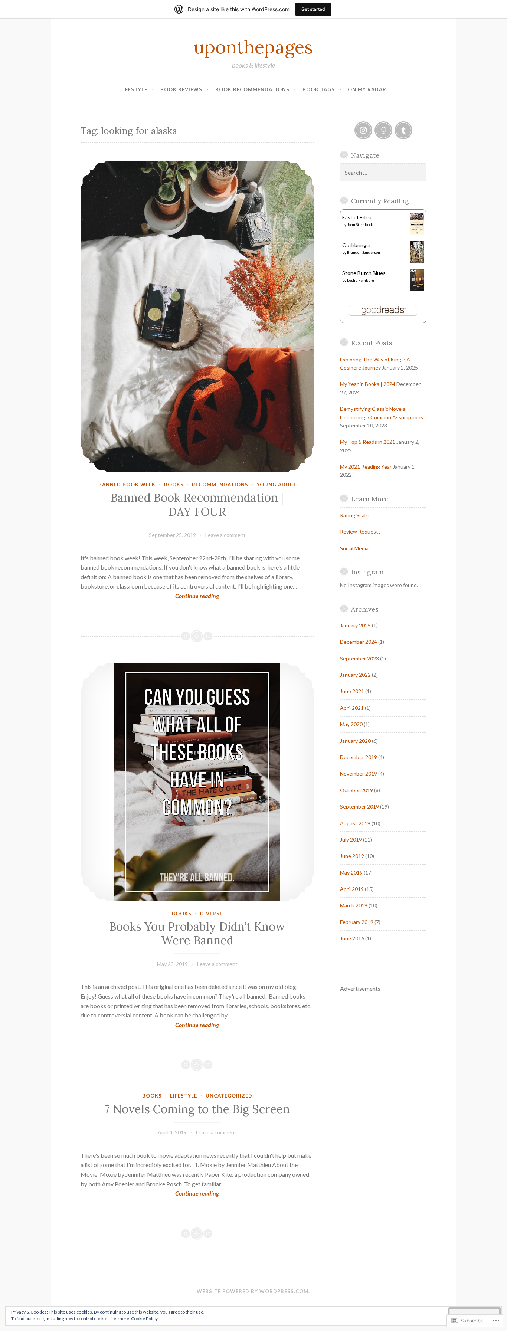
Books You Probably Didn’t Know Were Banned (197, 933)
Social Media (354, 548)
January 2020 (355, 741)
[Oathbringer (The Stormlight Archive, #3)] (417, 261)
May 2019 (351, 872)
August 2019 (355, 823)
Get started (313, 9)
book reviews (181, 89)
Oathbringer (356, 245)
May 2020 (351, 724)
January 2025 (355, 625)
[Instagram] (363, 130)
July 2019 (351, 839)
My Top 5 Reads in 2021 (367, 442)
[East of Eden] (417, 233)
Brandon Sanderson (363, 252)
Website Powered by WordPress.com (252, 1291)
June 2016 (352, 938)
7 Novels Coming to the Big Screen (197, 1109)
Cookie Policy (144, 1318)
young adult (276, 485)
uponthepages (253, 46)
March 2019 (353, 905)
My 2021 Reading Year (366, 466)
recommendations (220, 485)
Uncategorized (229, 1096)
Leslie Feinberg (360, 280)
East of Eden (357, 217)
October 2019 (356, 790)
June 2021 (352, 691)
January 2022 (355, 675)
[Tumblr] (403, 130)
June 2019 (352, 856)
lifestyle (133, 89)
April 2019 (352, 889)
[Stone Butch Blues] (417, 288)
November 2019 (358, 773)
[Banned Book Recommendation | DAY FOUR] (197, 316)
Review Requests (360, 531)
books (174, 485)
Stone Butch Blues (364, 273)
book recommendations (252, 89)
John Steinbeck (360, 224)
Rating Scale (354, 515)
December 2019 (358, 757)
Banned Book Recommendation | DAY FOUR (197, 504)
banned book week (127, 485)
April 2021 (352, 708)
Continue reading (150, 596)
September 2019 (359, 806)
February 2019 (356, 922)
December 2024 (358, 642)
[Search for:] (383, 173)
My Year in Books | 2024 (367, 384)
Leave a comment (225, 535)
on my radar (367, 89)
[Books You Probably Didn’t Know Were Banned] (197, 782)
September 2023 (359, 658)
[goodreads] (383, 130)
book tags (318, 89)
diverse (211, 914)
